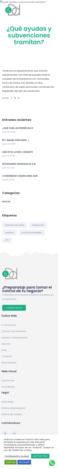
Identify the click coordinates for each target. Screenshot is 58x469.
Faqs (4, 350)
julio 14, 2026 (8, 155)
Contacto (6, 356)
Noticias (6, 201)
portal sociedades (32, 232)
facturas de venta (14, 225)
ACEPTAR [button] (10, 462)
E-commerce (8, 325)
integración (38, 225)
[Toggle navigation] (54, 10)
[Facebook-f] (5, 434)
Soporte (5, 343)
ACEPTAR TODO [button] (40, 456)
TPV (7, 240)
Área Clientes (8, 362)
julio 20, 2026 (8, 143)
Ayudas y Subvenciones (14, 337)
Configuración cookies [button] (16, 456)
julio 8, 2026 (8, 179)
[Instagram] (14, 434)
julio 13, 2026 (8, 167)
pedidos (9, 232)
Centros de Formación (13, 331)
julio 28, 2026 (8, 131)
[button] (14, 308)
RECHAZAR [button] (24, 462)
